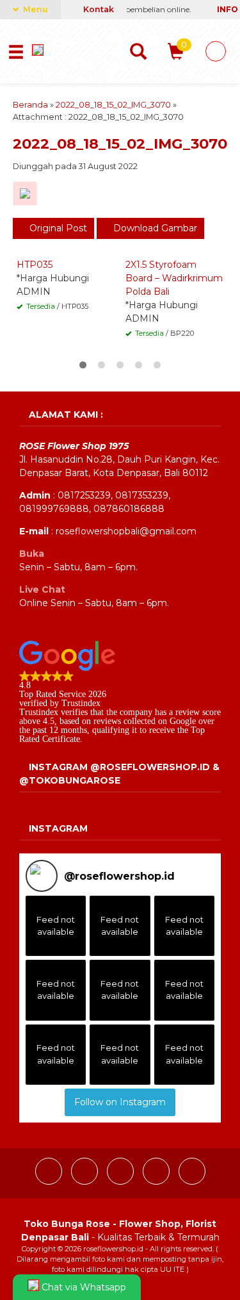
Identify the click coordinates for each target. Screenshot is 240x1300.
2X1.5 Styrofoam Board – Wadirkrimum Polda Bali (174, 278)
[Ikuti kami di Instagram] (85, 1181)
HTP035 (34, 264)
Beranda (30, 105)
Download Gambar (154, 228)
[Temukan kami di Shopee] (157, 1181)
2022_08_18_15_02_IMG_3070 (113, 105)
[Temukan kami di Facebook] (50, 1181)
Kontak (97, 9)
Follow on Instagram (120, 1102)
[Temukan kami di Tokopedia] (192, 1181)
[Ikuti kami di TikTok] (121, 1181)
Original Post (57, 228)
